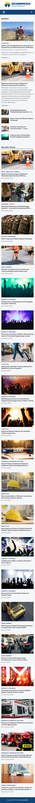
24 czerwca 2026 (8, 727)
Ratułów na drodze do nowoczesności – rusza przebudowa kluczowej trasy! (21, 128)
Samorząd (4, 204)
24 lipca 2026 (7, 371)
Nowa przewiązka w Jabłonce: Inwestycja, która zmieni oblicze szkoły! (16, 497)
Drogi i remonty (6, 267)
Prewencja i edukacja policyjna (12, 461)
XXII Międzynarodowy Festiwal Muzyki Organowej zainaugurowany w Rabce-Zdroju (17, 400)
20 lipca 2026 (7, 435)
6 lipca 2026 (6, 630)
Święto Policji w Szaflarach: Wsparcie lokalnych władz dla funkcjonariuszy (14, 464)
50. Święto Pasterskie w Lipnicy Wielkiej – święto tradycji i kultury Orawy (16, 691)
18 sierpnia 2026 (8, 210)
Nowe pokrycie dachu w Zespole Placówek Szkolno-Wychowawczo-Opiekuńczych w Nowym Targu (16, 530)
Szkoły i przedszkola (8, 785)
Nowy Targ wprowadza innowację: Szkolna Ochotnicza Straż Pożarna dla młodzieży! (16, 756)
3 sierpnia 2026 (7, 338)
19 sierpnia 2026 (8, 178)
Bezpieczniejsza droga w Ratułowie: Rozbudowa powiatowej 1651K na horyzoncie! (14, 85)
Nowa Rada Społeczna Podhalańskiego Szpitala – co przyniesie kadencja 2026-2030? (21, 113)
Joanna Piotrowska (21, 50)
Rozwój (16, 171)
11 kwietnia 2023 (8, 50)
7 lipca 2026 (6, 565)
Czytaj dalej (4, 57)
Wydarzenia (12, 236)
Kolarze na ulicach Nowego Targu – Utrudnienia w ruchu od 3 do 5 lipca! (14, 659)
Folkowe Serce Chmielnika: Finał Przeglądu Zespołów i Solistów (20, 137)
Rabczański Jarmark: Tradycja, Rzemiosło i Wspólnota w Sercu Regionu (16, 367)
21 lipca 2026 (7, 403)
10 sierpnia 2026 (8, 273)
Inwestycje (10, 171)
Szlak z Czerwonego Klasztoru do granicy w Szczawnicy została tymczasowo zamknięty (17, 46)
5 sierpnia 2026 (7, 306)
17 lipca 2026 (7, 468)
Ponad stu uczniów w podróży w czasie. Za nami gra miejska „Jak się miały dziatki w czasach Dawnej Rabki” (16, 789)
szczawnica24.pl (23, 800)
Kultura (4, 236)
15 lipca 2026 (7, 533)
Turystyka (5, 43)
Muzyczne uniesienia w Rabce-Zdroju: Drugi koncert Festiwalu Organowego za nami (17, 335)
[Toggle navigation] (3, 12)
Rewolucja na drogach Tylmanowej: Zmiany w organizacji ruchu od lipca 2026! (16, 626)
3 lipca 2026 (6, 662)
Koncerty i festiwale (8, 299)
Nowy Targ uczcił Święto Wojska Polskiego (16, 239)
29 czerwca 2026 (8, 695)
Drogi (3, 171)
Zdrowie (11, 204)
